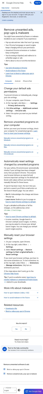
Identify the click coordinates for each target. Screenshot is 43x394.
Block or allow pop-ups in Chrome (18, 311)
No (26, 329)
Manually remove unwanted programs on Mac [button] (18, 146)
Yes (16, 329)
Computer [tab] (8, 81)
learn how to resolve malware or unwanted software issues (21, 278)
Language (8, 387)
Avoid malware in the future (16, 71)
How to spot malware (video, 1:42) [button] (16, 293)
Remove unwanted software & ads (16, 364)
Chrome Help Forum (11, 274)
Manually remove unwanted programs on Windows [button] (18, 139)
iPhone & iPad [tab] (27, 81)
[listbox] (10, 390)
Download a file (11, 309)
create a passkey (7, 20)
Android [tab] (17, 81)
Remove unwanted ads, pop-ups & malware (22, 374)
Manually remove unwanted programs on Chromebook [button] (18, 153)
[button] (3, 2)
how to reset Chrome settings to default (21, 202)
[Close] (41, 12)
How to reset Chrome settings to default (21, 217)
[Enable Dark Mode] (19, 390)
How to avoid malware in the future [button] (17, 298)
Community (15, 8)
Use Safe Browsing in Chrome (16, 68)
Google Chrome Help (15, 3)
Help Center (5, 8)
